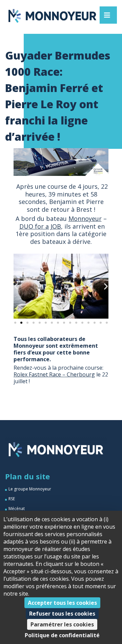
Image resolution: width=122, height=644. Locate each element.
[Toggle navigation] (107, 15)
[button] (16, 286)
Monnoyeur (85, 218)
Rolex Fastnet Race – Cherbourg (54, 374)
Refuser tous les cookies (62, 613)
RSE (11, 499)
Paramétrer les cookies (62, 624)
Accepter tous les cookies (62, 602)
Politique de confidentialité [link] (62, 635)
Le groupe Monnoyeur (29, 489)
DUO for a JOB (40, 226)
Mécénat (16, 508)
